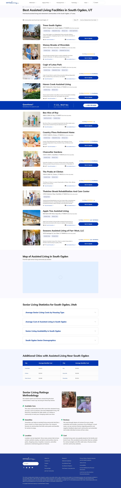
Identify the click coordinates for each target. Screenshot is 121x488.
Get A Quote (88, 38)
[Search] (94, 2)
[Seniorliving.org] (12, 2)
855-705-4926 (90, 105)
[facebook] (24, 467)
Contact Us (47, 460)
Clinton (26, 373)
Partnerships (48, 468)
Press (46, 465)
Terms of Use (83, 462)
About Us (47, 458)
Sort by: (88, 20)
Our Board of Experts (67, 465)
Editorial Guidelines (66, 460)
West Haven (28, 378)
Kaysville (65, 373)
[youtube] (32, 467)
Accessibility (83, 465)
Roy (64, 368)
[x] (27, 467)
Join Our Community (49, 470)
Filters (75, 20)
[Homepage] (23, 6)
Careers (46, 463)
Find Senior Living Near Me (68, 468)
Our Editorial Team (66, 463)
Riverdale (65, 378)
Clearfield (27, 368)
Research (64, 458)
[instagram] (29, 467)
